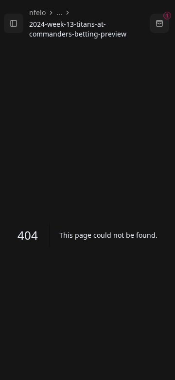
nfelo (37, 12)
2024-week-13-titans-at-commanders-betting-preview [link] (77, 28)
